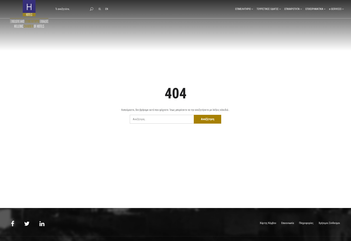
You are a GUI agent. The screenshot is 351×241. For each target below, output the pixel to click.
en (106, 9)
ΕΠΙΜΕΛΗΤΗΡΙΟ (243, 9)
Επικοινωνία (287, 223)
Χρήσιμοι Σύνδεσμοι (329, 223)
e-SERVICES (335, 9)
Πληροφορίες (306, 223)
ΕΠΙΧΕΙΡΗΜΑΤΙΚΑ (314, 9)
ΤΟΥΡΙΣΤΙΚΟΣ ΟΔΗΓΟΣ (268, 9)
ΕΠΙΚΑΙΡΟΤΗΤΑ (292, 9)
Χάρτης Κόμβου (268, 223)
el (100, 9)
